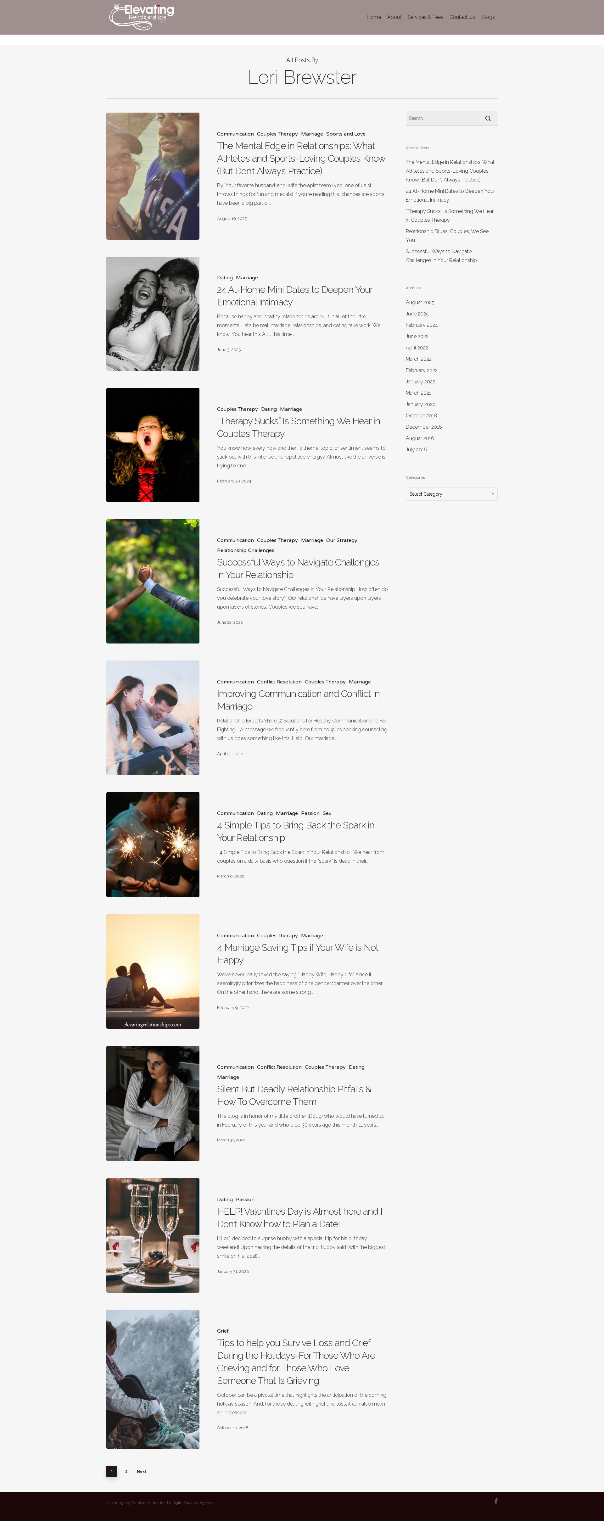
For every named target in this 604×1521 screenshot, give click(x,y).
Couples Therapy (277, 133)
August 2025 (420, 302)
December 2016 (424, 427)
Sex (327, 813)
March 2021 (418, 393)
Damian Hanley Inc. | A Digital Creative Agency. (173, 1503)
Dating (225, 277)
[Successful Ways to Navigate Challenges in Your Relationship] (152, 581)
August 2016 (420, 438)
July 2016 (416, 450)
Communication (235, 133)
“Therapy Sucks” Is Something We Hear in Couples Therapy (450, 215)
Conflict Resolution (279, 681)
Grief (223, 1331)
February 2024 (422, 325)
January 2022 (420, 382)
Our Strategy (341, 540)
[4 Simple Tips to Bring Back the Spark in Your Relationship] (152, 845)
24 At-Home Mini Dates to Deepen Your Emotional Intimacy (450, 195)
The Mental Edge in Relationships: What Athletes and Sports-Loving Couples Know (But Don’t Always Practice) (450, 171)
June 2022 (417, 336)
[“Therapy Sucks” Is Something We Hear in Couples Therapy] (152, 445)
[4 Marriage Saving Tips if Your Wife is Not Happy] (152, 971)
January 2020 (421, 404)
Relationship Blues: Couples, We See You (447, 235)
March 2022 (419, 359)
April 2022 (417, 348)
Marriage (312, 133)
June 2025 (417, 314)
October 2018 (421, 416)
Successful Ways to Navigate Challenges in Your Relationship (441, 255)
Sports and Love (346, 133)
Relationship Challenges (245, 550)
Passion (310, 813)
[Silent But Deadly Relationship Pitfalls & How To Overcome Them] (152, 1104)
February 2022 (422, 370)
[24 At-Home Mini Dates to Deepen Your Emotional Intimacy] (152, 314)
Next (142, 1471)
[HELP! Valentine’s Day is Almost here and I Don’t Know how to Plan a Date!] (152, 1235)
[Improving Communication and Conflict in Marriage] (152, 717)
